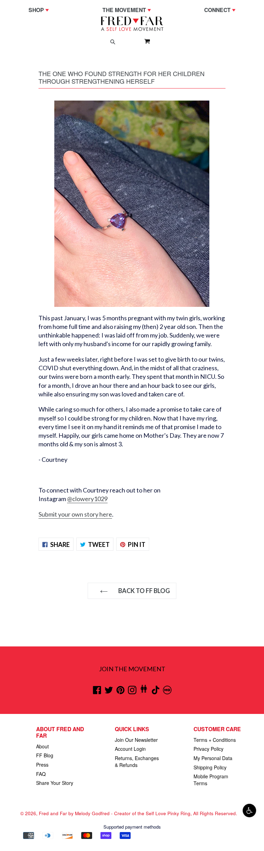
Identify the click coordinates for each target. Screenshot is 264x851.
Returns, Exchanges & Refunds (137, 761)
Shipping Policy (210, 767)
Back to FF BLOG (143, 590)
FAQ (41, 773)
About (42, 746)
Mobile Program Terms (211, 780)
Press (42, 764)
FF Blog (44, 755)
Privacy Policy (208, 748)
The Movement (128, 10)
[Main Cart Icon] (144, 41)
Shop (40, 10)
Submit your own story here (75, 514)
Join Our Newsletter (136, 739)
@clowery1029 (87, 498)
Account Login (130, 748)
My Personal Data (213, 758)
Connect (221, 10)
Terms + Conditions (215, 739)
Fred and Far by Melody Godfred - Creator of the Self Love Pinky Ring (114, 813)
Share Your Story (54, 782)
